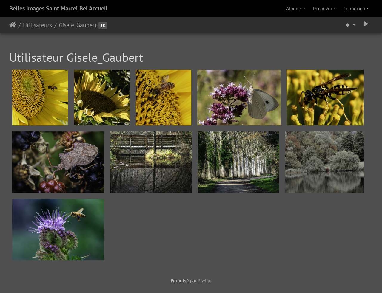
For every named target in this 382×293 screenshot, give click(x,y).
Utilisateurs (37, 25)
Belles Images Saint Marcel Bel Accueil (58, 8)
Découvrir (322, 8)
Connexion (354, 8)
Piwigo (205, 280)
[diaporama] (366, 24)
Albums (294, 8)
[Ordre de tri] (350, 25)
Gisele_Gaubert (78, 25)
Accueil (12, 25)
